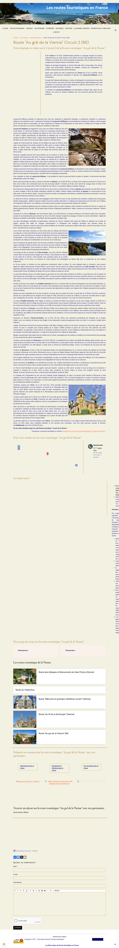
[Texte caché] (39, 890)
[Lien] (36, 890)
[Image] (42, 890)
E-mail (15, 874)
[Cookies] (4, 944)
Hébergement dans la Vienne (27, 767)
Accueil (5, 28)
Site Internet (17, 882)
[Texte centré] (33, 890)
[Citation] (30, 890)
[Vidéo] (44, 890)
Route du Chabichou (25, 690)
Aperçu (57, 890)
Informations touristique (101, 28)
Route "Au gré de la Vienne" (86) (54, 733)
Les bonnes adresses (82, 28)
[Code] (47, 890)
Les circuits (24, 38)
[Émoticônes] (50, 890)
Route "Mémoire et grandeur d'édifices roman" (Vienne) (65, 699)
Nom (14, 866)
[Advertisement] (26, 82)
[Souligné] (20, 890)
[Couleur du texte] (27, 890)
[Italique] (17, 890)
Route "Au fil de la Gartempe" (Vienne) (56, 714)
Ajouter (18, 928)
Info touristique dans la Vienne (90, 767)
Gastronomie (39, 28)
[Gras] (14, 890)
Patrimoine (50, 28)
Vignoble (29, 28)
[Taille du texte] (23, 890)
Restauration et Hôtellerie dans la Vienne (57, 768)
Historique (60, 28)
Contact (56, 32)
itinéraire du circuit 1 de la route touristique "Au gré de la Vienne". (84, 431)
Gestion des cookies (59, 937)
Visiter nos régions (17, 28)
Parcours (68, 28)
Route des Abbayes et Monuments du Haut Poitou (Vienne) (66, 672)
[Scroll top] (115, 944)
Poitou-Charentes (35, 38)
